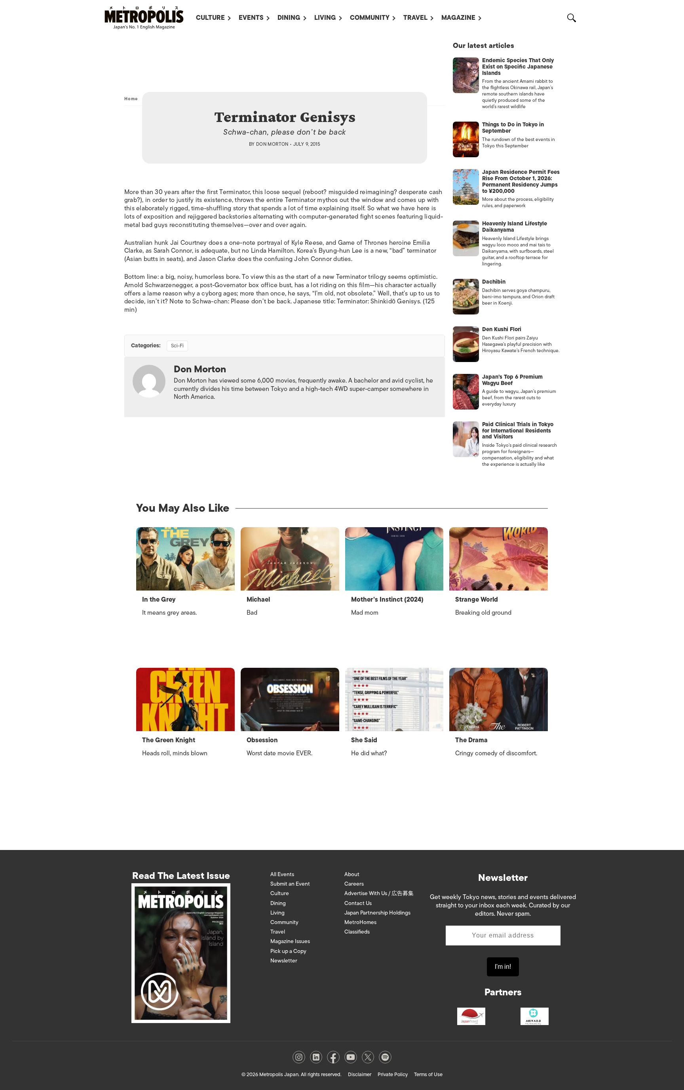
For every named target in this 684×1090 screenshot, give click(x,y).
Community (370, 18)
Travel (415, 18)
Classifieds (357, 931)
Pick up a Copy (288, 951)
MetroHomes (360, 922)
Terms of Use (428, 1074)
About (351, 874)
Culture (210, 18)
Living (325, 18)
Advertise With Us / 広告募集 (379, 893)
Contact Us (358, 903)
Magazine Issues (290, 941)
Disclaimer (359, 1074)
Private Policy (393, 1074)
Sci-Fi (177, 345)
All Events (282, 874)
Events (251, 18)
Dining (288, 18)
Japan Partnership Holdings (377, 912)
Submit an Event (290, 883)
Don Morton (272, 144)
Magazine (458, 18)
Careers (354, 883)
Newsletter (283, 960)
